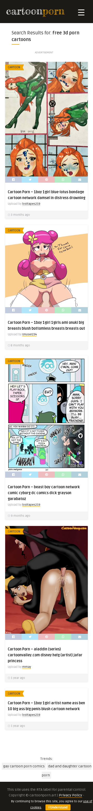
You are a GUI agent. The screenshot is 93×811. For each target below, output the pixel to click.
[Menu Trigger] (81, 12)
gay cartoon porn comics (24, 766)
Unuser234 (29, 334)
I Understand (58, 807)
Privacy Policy (70, 795)
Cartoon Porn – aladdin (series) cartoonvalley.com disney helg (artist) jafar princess (45, 655)
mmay (26, 667)
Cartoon (14, 67)
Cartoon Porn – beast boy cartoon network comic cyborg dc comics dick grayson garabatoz (44, 493)
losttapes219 (31, 204)
